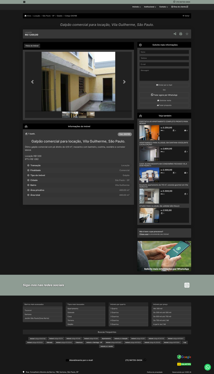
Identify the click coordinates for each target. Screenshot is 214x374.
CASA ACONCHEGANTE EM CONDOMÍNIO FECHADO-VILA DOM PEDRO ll (163, 165)
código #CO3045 (64, 342)
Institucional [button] (149, 7)
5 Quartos (114, 324)
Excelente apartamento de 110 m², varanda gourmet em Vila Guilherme (163, 186)
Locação (36, 16)
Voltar (186, 16)
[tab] (32, 46)
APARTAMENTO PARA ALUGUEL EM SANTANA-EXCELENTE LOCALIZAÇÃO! (163, 144)
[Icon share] (24, 2)
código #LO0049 (152, 342)
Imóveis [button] (135, 7)
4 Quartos (114, 320)
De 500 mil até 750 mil (162, 316)
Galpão (59, 16)
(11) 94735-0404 (183, 2)
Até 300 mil (157, 308)
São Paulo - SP (48, 16)
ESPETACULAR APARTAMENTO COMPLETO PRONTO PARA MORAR (163, 122)
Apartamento (73, 308)
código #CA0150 (156, 338)
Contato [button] (162, 7)
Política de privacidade (155, 372)
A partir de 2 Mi (159, 324)
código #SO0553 (35, 342)
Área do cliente (179, 7)
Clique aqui (143, 234)
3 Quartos (114, 316)
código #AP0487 (113, 342)
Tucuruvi (28, 310)
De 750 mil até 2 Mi (161, 320)
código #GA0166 (37, 338)
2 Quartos (114, 312)
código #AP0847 (175, 338)
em (94, 342)
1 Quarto (113, 308)
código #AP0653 (133, 342)
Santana (28, 314)
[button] (33, 81)
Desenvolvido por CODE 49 (181, 372)
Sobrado (71, 312)
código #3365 (91, 338)
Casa (70, 316)
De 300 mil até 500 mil (162, 312)
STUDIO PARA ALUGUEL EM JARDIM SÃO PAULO (159, 206)
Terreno (71, 320)
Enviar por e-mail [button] (165, 85)
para (121, 338)
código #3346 (73, 338)
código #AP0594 (171, 342)
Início (28, 16)
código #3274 (56, 338)
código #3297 (138, 338)
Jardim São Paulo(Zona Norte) (37, 318)
